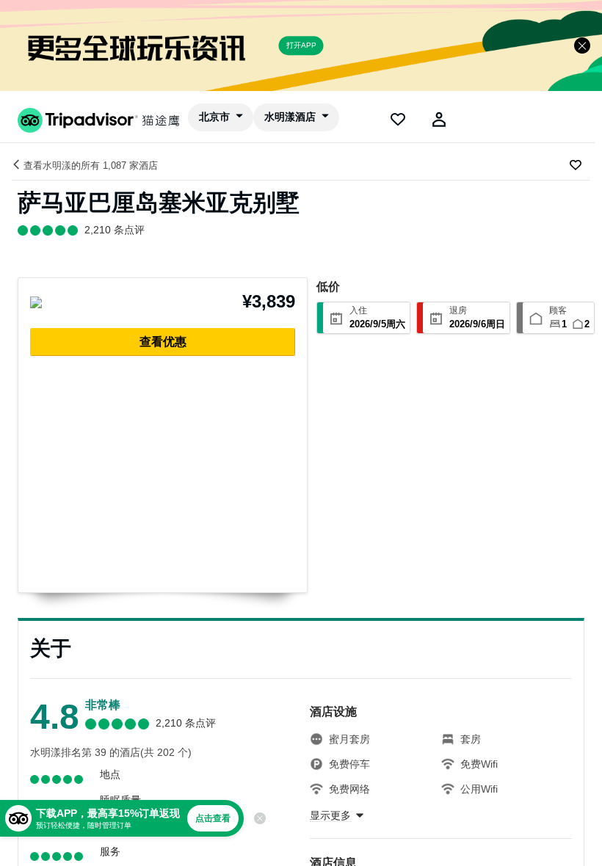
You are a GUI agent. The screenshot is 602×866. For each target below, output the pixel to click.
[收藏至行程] (575, 165)
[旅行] (397, 119)
